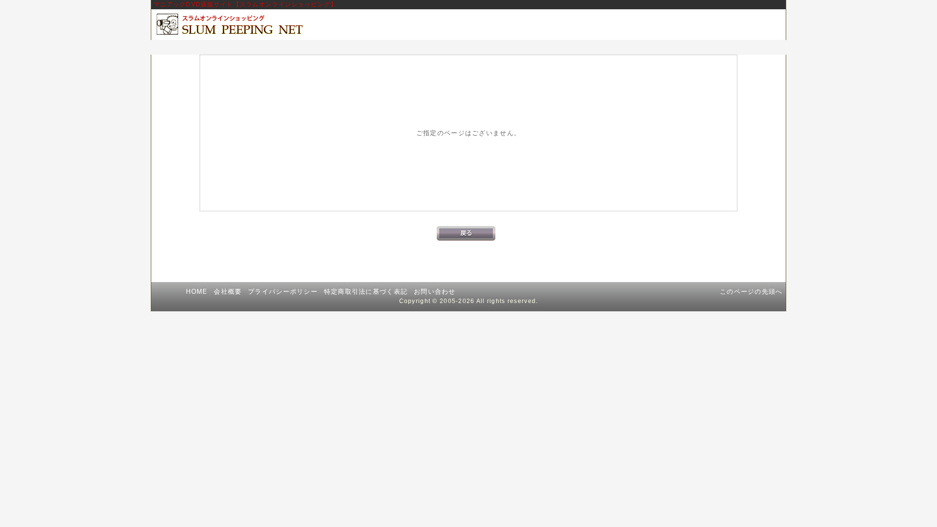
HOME (196, 291)
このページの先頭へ (751, 291)
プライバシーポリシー (283, 291)
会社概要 (228, 291)
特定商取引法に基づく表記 (365, 291)
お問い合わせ (435, 291)
